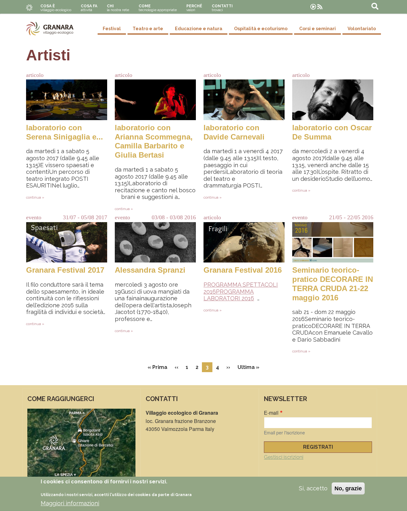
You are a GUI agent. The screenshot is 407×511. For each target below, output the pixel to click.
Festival (112, 28)
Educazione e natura (198, 28)
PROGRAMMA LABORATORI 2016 (229, 295)
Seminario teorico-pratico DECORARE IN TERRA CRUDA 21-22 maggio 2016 (332, 284)
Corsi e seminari (317, 28)
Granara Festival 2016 (243, 270)
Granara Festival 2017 (65, 270)
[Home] (50, 28)
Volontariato (362, 28)
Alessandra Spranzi (150, 270)
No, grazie (348, 488)
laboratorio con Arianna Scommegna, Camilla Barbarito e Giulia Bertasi (154, 141)
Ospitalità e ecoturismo (260, 28)
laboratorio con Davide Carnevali (234, 132)
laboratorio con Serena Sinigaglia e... (64, 132)
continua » (35, 197)
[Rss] (319, 6)
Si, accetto (313, 488)
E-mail (271, 412)
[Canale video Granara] (313, 6)
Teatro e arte (148, 28)
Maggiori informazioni (70, 503)
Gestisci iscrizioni (283, 457)
